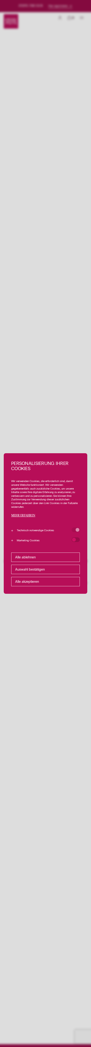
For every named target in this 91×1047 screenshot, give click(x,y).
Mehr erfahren (23, 515)
